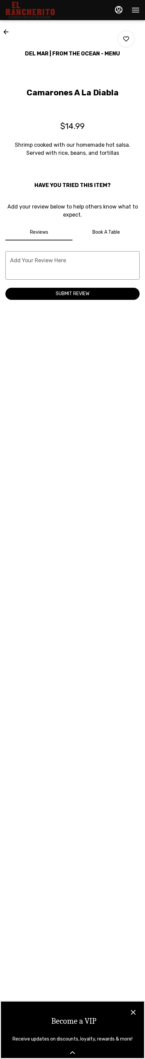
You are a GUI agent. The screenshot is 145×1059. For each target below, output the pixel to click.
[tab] (38, 232)
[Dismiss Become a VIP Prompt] (133, 1012)
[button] (8, 32)
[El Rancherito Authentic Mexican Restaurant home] (35, 10)
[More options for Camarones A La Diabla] (126, 39)
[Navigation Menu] (135, 10)
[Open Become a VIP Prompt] (72, 1053)
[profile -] (119, 10)
